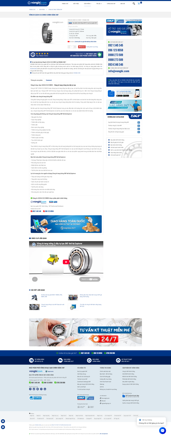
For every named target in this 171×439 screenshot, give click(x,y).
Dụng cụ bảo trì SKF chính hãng (130, 384)
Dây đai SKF (32, 418)
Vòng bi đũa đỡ (63, 415)
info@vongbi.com (118, 71)
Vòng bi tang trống (46, 415)
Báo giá (123, 3)
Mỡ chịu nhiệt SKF (117, 415)
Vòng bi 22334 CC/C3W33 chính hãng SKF (43, 15)
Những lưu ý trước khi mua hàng (108, 389)
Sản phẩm (87, 3)
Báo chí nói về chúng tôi (83, 376)
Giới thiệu (76, 3)
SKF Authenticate (80, 418)
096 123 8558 (115, 50)
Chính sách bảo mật (105, 371)
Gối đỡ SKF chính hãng (128, 374)
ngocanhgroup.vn (106, 403)
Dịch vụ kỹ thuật (81, 387)
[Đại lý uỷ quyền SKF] (44, 202)
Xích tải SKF (135, 415)
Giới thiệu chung (81, 374)
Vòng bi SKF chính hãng (128, 371)
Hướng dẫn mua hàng (92, 47)
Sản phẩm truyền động (128, 381)
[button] (134, 3)
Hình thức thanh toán (105, 381)
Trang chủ (65, 3)
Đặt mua (82, 47)
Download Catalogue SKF (84, 381)
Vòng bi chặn (71, 415)
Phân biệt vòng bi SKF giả (70, 418)
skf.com (103, 401)
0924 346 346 (115, 65)
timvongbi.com (105, 398)
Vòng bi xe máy (99, 415)
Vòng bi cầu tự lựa (55, 415)
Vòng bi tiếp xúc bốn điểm (90, 415)
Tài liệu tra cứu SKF (82, 379)
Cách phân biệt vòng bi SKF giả (130, 400)
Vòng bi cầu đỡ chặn (79, 415)
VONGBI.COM (76, 73)
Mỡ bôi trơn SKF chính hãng (129, 376)
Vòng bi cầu (32, 415)
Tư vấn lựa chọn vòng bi (83, 389)
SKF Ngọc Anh (116, 418)
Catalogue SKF (111, 3)
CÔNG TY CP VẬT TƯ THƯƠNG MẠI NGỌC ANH (61, 425)
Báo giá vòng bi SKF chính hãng (85, 384)
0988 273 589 (115, 55)
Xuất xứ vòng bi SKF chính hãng (130, 403)
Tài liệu (98, 3)
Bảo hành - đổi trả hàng (106, 374)
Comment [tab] (49, 80)
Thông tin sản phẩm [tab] (37, 80)
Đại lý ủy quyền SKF (82, 371)
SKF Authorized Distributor (36, 377)
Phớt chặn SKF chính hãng (129, 379)
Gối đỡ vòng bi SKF (108, 415)
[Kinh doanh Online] (3, 422)
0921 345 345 (115, 45)
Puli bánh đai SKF (40, 418)
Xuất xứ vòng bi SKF (59, 418)
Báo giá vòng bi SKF (97, 418)
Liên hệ (102, 387)
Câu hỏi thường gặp (105, 376)
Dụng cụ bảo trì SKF (127, 415)
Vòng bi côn (38, 415)
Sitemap (102, 384)
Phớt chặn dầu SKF (49, 418)
